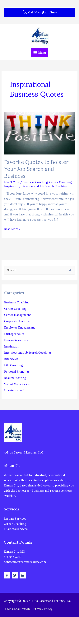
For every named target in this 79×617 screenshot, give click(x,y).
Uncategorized (14, 390)
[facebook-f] (7, 575)
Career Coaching (60, 182)
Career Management (17, 315)
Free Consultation (17, 609)
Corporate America (17, 321)
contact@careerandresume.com (25, 562)
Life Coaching (13, 365)
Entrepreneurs (14, 334)
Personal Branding (16, 371)
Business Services (16, 529)
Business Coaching (35, 182)
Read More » (12, 229)
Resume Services (15, 518)
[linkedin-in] (23, 575)
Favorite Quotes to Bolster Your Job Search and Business (36, 169)
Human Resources (16, 340)
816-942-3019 (12, 557)
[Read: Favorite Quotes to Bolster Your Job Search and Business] (39, 133)
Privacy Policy (42, 609)
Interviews (11, 359)
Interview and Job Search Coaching (44, 186)
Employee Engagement (19, 327)
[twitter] (15, 575)
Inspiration (11, 186)
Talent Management (17, 384)
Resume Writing (15, 378)
